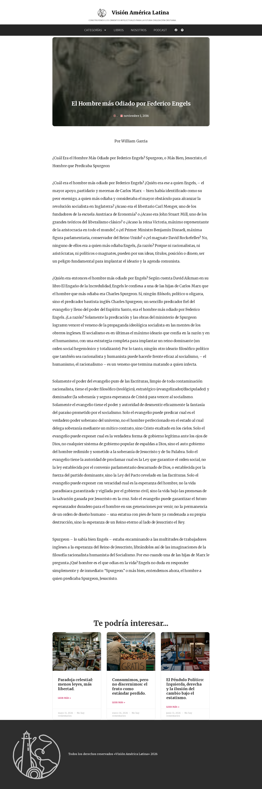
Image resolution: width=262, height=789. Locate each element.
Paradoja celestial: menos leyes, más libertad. (75, 684)
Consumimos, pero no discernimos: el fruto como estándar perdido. (130, 686)
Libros (119, 30)
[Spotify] (182, 30)
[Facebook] (176, 30)
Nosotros (139, 30)
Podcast (160, 30)
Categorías (93, 30)
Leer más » (64, 698)
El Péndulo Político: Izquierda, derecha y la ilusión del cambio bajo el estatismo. (185, 688)
